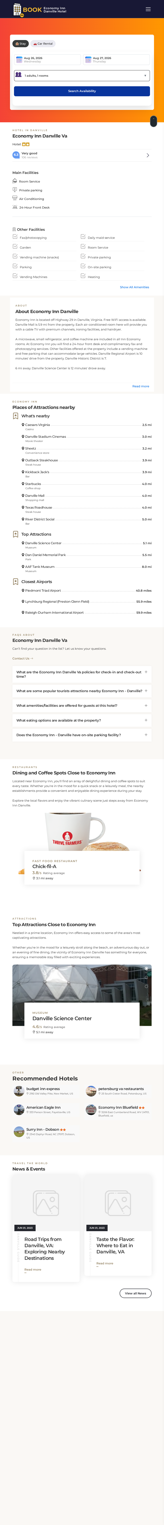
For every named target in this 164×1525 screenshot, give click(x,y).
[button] (146, 816)
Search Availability (82, 91)
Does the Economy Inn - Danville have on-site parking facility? (68, 735)
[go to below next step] (154, 120)
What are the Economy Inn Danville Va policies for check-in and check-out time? (78, 674)
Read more (140, 386)
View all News (135, 1293)
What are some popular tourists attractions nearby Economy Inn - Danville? (79, 691)
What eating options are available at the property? (58, 720)
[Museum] (82, 992)
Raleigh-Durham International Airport (54, 612)
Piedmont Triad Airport (43, 590)
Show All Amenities (134, 287)
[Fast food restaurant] (82, 840)
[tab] (82, 674)
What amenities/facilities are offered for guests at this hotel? (66, 706)
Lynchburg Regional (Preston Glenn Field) (57, 601)
